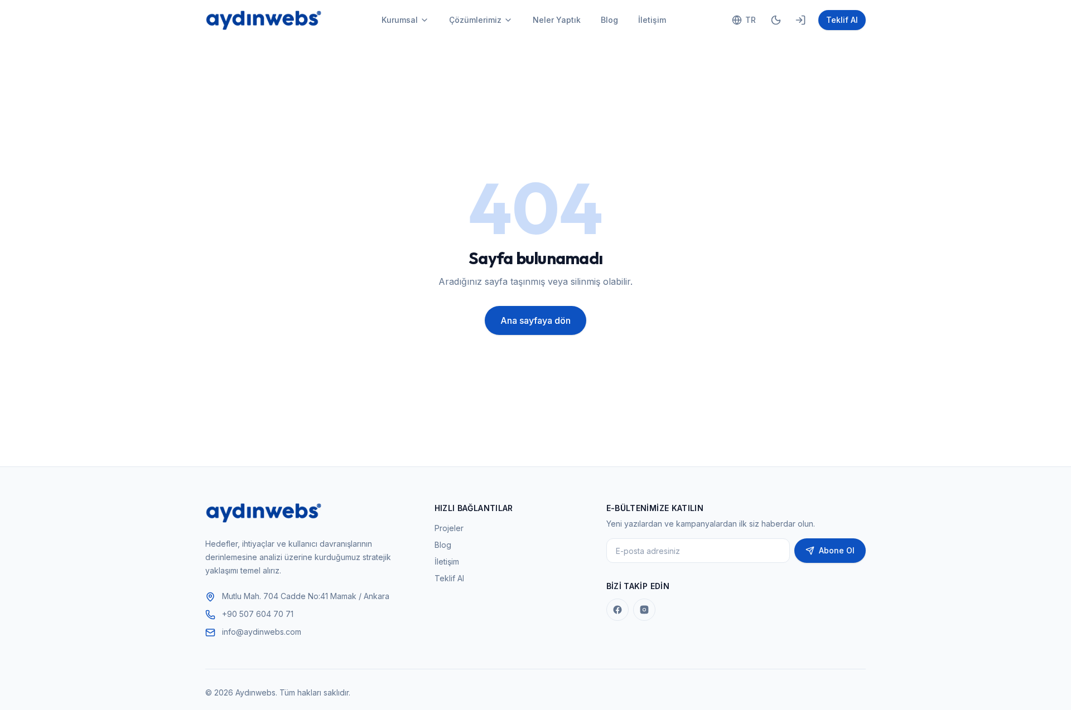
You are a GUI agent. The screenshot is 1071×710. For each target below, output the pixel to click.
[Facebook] (617, 610)
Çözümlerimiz (475, 20)
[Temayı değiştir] (776, 20)
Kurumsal (400, 20)
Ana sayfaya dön (535, 320)
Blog (609, 20)
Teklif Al (842, 20)
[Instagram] (644, 610)
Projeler (449, 528)
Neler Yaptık (557, 20)
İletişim (652, 20)
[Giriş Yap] (800, 20)
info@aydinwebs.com (261, 631)
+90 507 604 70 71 (257, 614)
